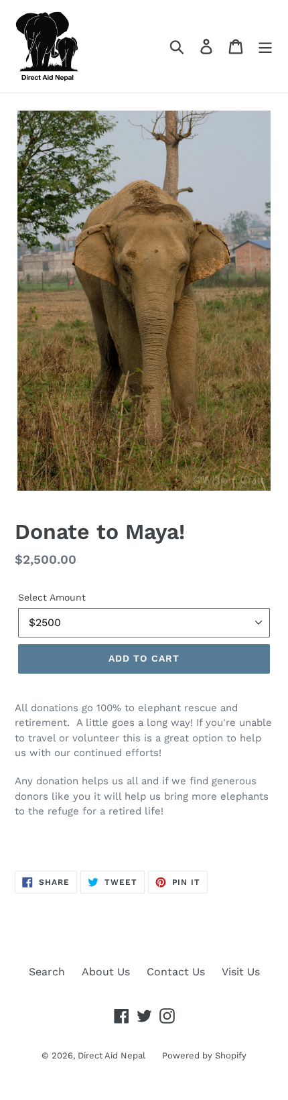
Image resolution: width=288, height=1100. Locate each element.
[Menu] (265, 47)
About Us (106, 971)
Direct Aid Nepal (111, 1055)
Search (47, 971)
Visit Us (241, 971)
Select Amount (52, 597)
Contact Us (176, 971)
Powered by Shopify (204, 1055)
